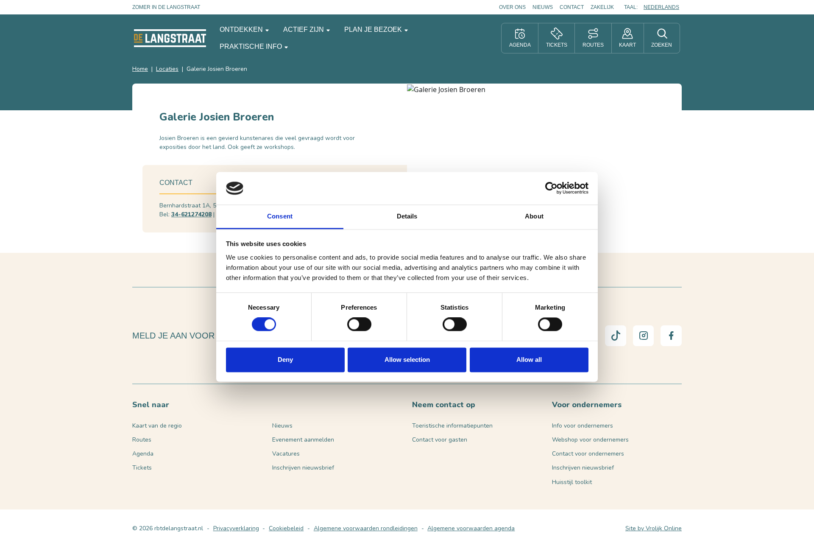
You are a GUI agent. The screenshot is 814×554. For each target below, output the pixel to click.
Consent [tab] (280, 216)
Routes (141, 440)
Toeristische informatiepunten (452, 426)
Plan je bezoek (374, 29)
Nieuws (542, 7)
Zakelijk (602, 7)
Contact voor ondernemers (588, 454)
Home (140, 69)
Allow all (529, 359)
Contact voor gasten (439, 440)
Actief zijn (304, 29)
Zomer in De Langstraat (166, 7)
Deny (285, 359)
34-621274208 (191, 214)
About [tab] (534, 216)
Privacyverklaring (236, 528)
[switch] (359, 324)
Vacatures (286, 454)
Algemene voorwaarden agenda (471, 528)
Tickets (142, 468)
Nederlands (661, 7)
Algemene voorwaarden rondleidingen (366, 528)
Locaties (167, 69)
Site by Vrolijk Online (653, 528)
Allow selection (407, 359)
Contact (572, 7)
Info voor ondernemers (582, 426)
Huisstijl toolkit (572, 482)
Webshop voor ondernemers (590, 440)
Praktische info (252, 46)
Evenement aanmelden (303, 440)
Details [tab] (407, 216)
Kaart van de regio (157, 426)
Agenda (142, 454)
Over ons (512, 7)
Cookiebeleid (286, 528)
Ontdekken (242, 29)
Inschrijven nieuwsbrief (303, 468)
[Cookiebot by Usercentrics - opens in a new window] (551, 188)
